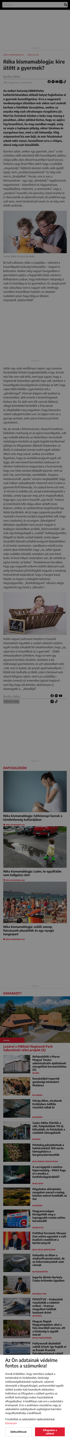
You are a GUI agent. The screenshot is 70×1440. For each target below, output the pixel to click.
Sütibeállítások (18, 1431)
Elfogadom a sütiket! (50, 1432)
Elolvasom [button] (11, 1423)
